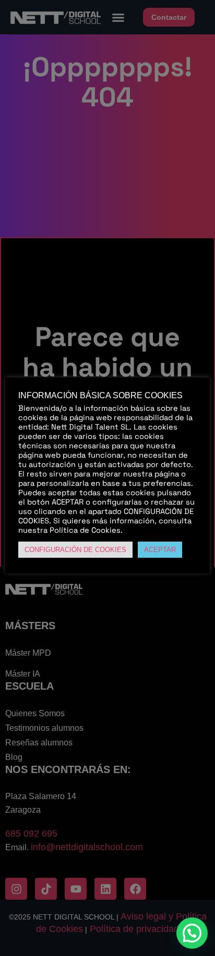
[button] (192, 933)
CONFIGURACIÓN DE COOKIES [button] (75, 550)
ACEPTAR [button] (160, 550)
